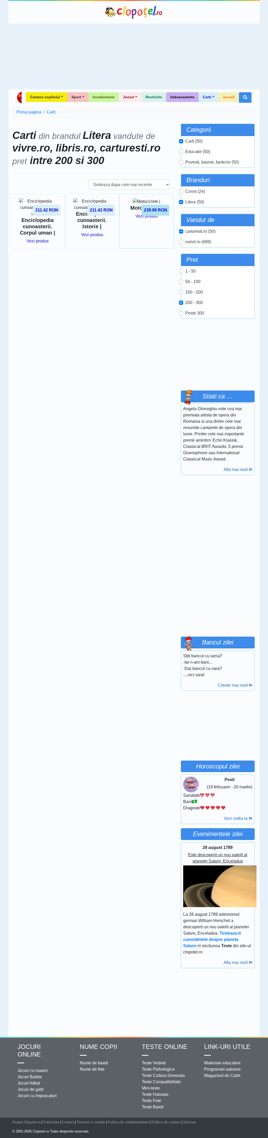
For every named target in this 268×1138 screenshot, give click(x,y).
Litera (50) (194, 202)
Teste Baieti (153, 1107)
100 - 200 (194, 292)
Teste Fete (151, 1100)
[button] (245, 97)
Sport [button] (76, 97)
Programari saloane (222, 1069)
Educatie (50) (197, 151)
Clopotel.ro (134, 12)
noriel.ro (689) (198, 242)
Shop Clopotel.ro (19, 97)
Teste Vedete (154, 1063)
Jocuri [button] (128, 97)
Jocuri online (29, 1050)
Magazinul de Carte (222, 1075)
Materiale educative (222, 1063)
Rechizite (154, 97)
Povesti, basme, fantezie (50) (212, 162)
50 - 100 (192, 281)
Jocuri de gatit (30, 1089)
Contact (68, 1122)
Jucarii (229, 97)
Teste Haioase (155, 1094)
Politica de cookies (166, 1122)
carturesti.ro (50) (200, 231)
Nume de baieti (94, 1063)
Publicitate (51, 1122)
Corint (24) (195, 191)
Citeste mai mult (233, 685)
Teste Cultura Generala (163, 1075)
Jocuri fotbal (29, 1083)
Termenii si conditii (91, 1122)
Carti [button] (207, 97)
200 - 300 (194, 302)
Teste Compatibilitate (161, 1082)
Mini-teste (151, 1088)
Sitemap (189, 1122)
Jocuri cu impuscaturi (37, 1095)
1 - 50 (190, 271)
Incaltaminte (104, 97)
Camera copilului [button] (45, 97)
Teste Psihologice (158, 1069)
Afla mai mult (236, 469)
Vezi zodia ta (236, 818)
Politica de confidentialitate (128, 1122)
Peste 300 (194, 313)
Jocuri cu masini (33, 1070)
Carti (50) (194, 141)
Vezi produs (38, 241)
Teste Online (164, 1046)
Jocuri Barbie (30, 1077)
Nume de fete (92, 1069)
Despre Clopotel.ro (26, 1122)
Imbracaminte (182, 97)
